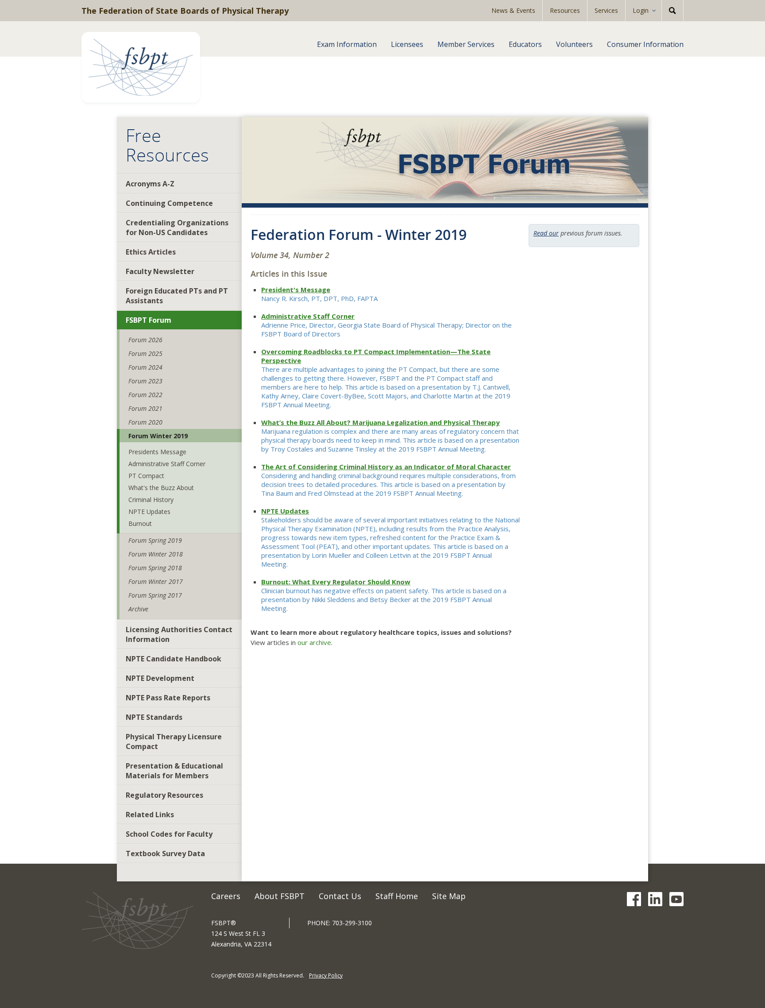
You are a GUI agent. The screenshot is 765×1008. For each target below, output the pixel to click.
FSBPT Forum (148, 320)
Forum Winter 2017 (155, 581)
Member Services (466, 44)
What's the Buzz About (161, 487)
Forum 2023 (145, 381)
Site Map (449, 896)
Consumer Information (645, 44)
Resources (565, 10)
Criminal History (151, 499)
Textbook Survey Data (165, 853)
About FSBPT (280, 896)
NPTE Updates (149, 511)
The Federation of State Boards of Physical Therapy (185, 10)
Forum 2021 (145, 408)
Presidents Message (157, 452)
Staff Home (396, 896)
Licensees (407, 44)
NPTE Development (160, 678)
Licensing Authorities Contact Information (179, 634)
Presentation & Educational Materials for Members (174, 770)
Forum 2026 (145, 340)
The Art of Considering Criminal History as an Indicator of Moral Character (386, 466)
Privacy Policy (326, 975)
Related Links (150, 814)
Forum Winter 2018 (155, 554)
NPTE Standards (154, 717)
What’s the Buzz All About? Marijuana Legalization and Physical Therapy (380, 422)
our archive (314, 642)
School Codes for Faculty (169, 834)
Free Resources (167, 145)
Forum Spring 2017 (155, 595)
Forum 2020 (145, 422)
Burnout (140, 523)
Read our (546, 233)
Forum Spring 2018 (155, 568)
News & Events (513, 10)
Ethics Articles (151, 252)
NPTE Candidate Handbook (173, 659)
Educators (525, 44)
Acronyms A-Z (150, 184)
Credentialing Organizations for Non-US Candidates (177, 227)
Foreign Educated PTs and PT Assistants (177, 295)
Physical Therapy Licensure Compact (174, 741)
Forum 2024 (145, 367)
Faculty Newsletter (160, 271)
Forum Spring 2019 (155, 540)
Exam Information (347, 44)
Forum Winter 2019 (158, 436)
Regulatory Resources (164, 795)
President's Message (295, 289)
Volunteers (574, 44)
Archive (138, 609)
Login (641, 10)
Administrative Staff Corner (166, 464)
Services (606, 10)
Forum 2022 (145, 394)
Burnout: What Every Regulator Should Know (335, 581)
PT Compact (146, 475)
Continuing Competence (169, 203)
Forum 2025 (145, 353)
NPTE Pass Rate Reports (168, 698)
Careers (225, 896)
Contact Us (340, 896)
